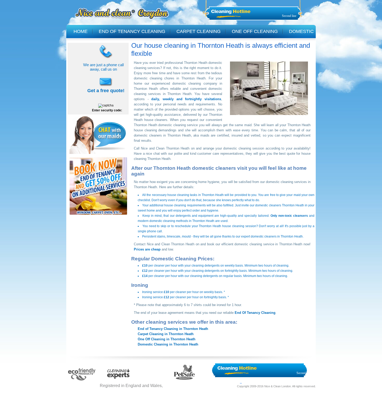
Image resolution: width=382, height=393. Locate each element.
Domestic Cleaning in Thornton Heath (168, 344)
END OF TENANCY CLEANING (132, 31)
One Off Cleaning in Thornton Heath (166, 339)
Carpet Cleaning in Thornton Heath (166, 334)
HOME (81, 31)
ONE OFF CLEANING (255, 31)
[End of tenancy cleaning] (98, 216)
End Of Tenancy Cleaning (255, 313)
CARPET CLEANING (198, 31)
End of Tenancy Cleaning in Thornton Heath (173, 329)
